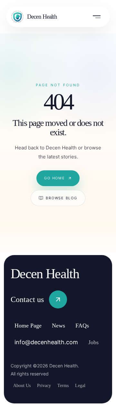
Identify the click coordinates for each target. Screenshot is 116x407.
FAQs (91, 326)
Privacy (48, 385)
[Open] (96, 17)
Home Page (31, 326)
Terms (69, 385)
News (65, 326)
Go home (54, 178)
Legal (89, 385)
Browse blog (61, 198)
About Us (23, 385)
